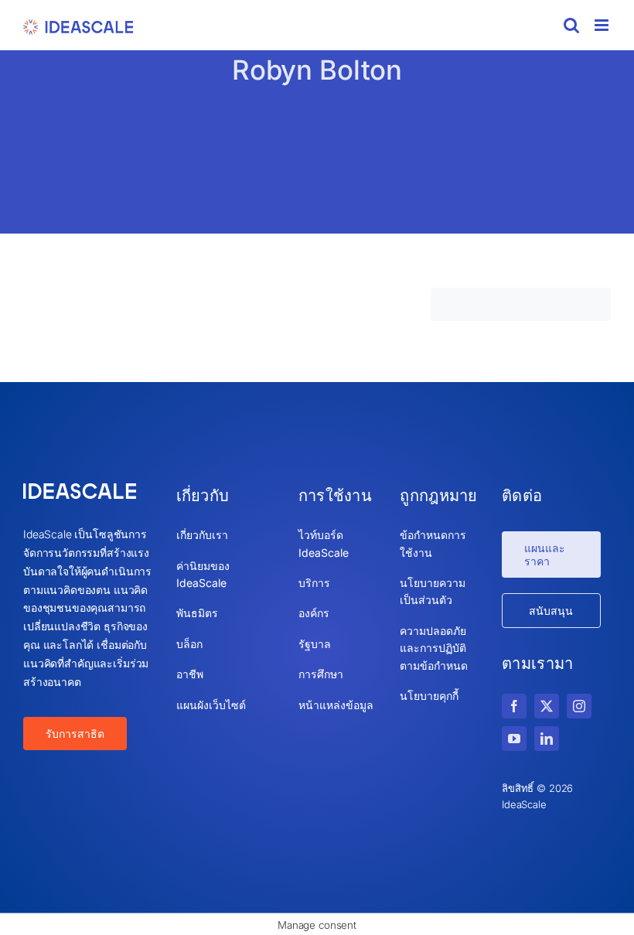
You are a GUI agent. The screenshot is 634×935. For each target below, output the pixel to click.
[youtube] (514, 738)
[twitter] (546, 706)
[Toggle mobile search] (571, 25)
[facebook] (514, 706)
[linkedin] (546, 738)
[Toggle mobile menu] (603, 25)
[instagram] (579, 706)
